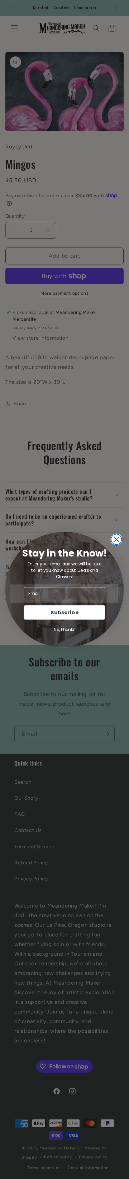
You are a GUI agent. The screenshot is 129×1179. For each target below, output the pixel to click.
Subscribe (64, 612)
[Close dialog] (116, 539)
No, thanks (64, 629)
